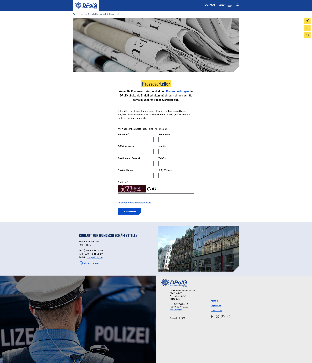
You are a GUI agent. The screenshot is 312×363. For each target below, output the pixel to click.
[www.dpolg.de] (74, 14)
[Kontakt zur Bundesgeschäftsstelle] (198, 249)
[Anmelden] (236, 5)
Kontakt (210, 5)
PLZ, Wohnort (165, 170)
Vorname (123, 134)
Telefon (162, 158)
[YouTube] (221, 316)
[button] (149, 188)
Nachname (164, 134)
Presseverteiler (116, 14)
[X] (216, 316)
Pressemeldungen (177, 91)
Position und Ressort (129, 158)
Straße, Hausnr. (126, 170)
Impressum (216, 306)
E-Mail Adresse (126, 146)
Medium (163, 146)
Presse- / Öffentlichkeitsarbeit (92, 14)
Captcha (123, 182)
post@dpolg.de (94, 257)
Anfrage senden (129, 211)
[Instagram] (227, 316)
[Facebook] (212, 316)
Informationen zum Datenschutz (134, 202)
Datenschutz (216, 310)
